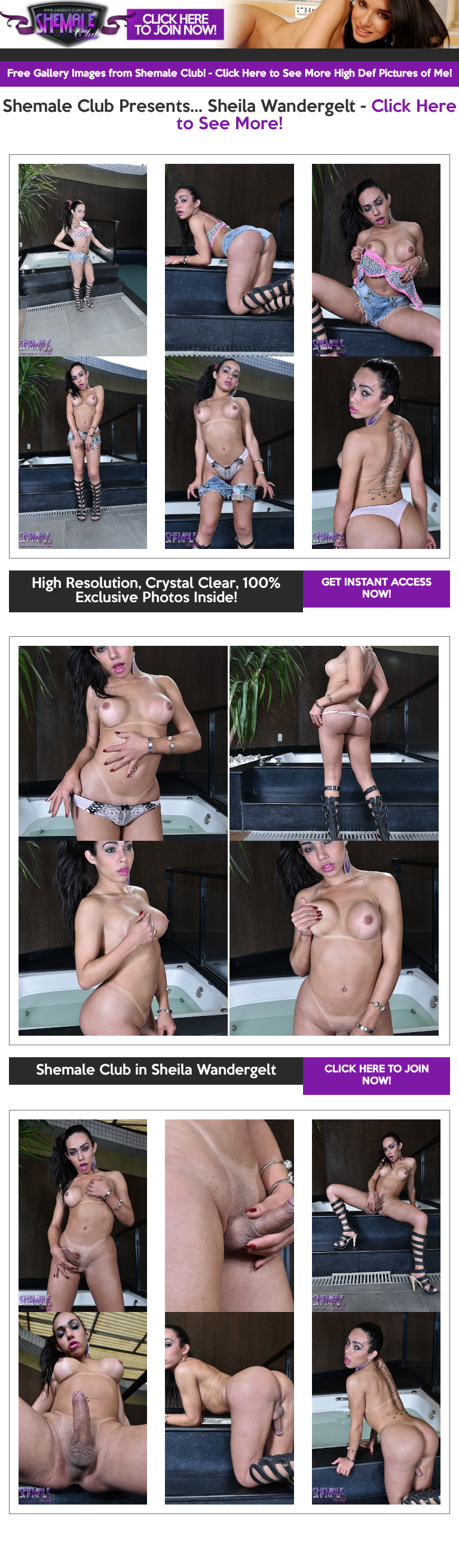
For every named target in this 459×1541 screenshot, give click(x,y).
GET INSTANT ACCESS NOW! (377, 588)
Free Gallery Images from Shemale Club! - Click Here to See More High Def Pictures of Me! (229, 73)
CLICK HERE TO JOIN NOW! (377, 1075)
